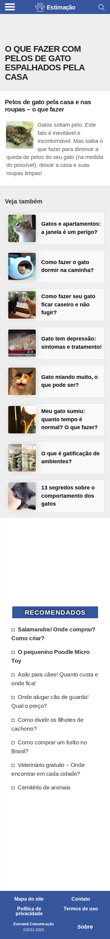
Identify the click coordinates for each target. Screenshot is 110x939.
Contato (81, 899)
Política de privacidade (29, 911)
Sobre (85, 927)
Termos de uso (81, 908)
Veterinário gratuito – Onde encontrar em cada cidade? (48, 769)
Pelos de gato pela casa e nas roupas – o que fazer (48, 105)
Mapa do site (29, 899)
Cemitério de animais (44, 787)
